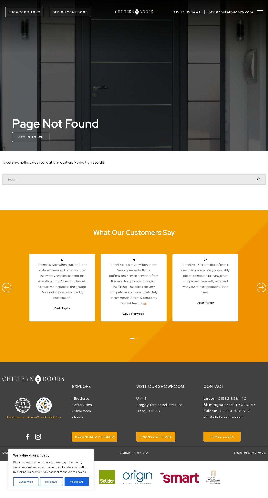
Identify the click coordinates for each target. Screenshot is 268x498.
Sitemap (124, 452)
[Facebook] (28, 437)
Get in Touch (31, 137)
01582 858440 (187, 12)
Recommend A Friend (94, 436)
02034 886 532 (235, 411)
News (78, 417)
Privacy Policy (140, 452)
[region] (51, 469)
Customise (26, 481)
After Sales (83, 404)
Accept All (76, 481)
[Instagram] (38, 437)
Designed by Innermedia (250, 452)
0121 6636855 (242, 404)
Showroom (82, 411)
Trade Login (222, 436)
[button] (132, 338)
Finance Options (155, 436)
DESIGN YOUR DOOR (70, 12)
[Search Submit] (259, 179)
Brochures (82, 398)
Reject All (51, 481)
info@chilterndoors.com (230, 12)
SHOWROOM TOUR (24, 12)
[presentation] (6, 287)
